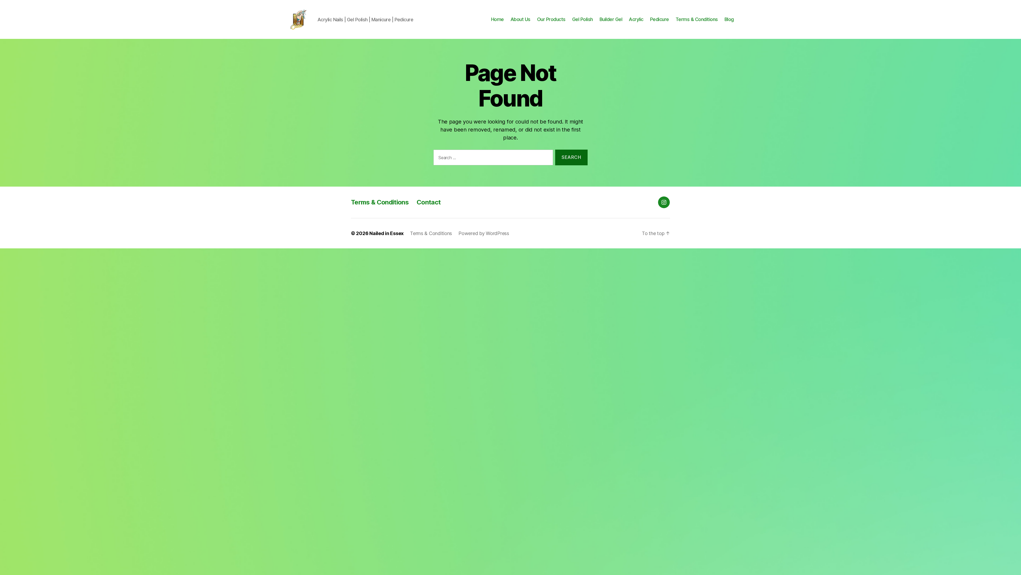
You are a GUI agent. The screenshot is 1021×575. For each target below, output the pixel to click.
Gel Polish (582, 19)
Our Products (551, 19)
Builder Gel (611, 19)
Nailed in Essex (386, 233)
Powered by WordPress (483, 233)
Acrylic (636, 19)
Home (497, 19)
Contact (429, 202)
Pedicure (659, 19)
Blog (729, 19)
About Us (520, 19)
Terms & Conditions (697, 19)
